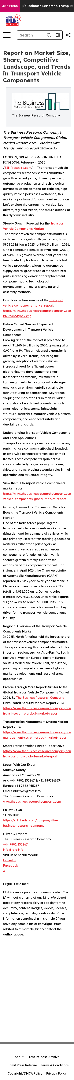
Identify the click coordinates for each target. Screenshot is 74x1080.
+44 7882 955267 (15, 844)
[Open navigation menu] (7, 35)
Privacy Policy (56, 1073)
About (19, 1057)
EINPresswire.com (18, 168)
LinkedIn (9, 860)
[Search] (48, 35)
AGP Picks (10, 6)
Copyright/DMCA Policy (25, 1073)
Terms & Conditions (54, 1065)
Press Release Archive (43, 1057)
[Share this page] (68, 35)
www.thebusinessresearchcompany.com (32, 801)
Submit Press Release (21, 1065)
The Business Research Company (40, 697)
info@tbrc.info (13, 850)
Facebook (10, 865)
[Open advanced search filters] (57, 35)
